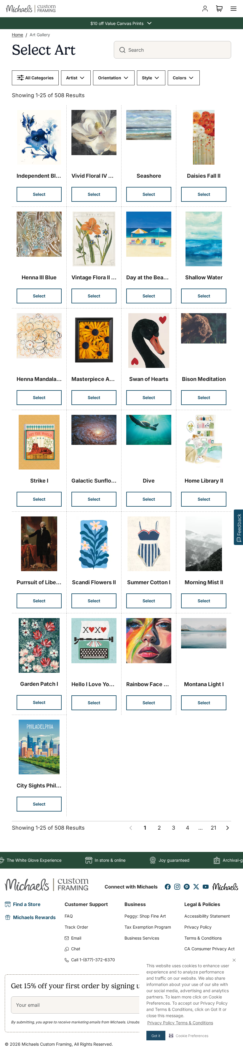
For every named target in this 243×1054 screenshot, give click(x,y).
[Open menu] (233, 8)
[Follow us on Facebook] (168, 887)
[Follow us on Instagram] (177, 887)
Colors (179, 77)
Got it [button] (155, 1035)
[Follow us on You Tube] (206, 887)
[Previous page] (130, 827)
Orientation (109, 77)
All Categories (39, 77)
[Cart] (219, 8)
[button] (189, 1035)
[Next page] (227, 827)
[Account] (205, 8)
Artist (71, 77)
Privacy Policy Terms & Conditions (180, 1022)
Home (17, 34)
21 (213, 828)
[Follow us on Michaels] (225, 886)
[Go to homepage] (31, 8)
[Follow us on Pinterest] (187, 887)
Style (147, 77)
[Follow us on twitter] (196, 887)
